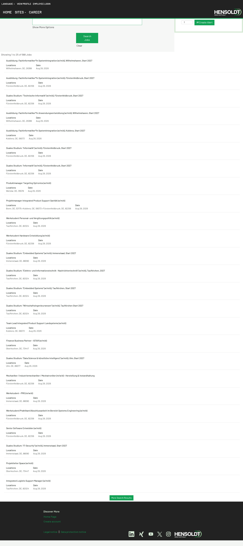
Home (7, 12)
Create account (52, 521)
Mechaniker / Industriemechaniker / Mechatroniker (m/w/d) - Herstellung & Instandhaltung (50, 375)
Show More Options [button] (43, 27)
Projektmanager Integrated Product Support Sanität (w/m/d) (35, 200)
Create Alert (205, 22)
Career (35, 12)
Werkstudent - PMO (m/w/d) (19, 393)
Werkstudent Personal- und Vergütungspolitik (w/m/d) (32, 218)
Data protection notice (73, 531)
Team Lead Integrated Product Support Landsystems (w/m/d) (36, 323)
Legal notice (50, 531)
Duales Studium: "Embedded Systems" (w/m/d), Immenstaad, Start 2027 (41, 253)
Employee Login (41, 3)
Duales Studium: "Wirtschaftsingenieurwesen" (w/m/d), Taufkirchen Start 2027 (44, 305)
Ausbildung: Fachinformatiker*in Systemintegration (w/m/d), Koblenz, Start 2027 (45, 130)
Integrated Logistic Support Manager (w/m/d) (28, 480)
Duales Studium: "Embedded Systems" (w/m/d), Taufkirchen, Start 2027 (41, 288)
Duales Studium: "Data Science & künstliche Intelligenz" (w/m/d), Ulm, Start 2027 (45, 358)
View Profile (24, 3)
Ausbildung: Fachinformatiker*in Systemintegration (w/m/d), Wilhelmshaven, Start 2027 (49, 60)
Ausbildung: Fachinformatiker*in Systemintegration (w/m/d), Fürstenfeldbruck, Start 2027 (50, 78)
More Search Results (121, 497)
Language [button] (7, 3)
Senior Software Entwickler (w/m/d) (23, 428)
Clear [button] (79, 45)
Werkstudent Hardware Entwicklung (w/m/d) (28, 235)
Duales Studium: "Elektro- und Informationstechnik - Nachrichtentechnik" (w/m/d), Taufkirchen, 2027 (55, 270)
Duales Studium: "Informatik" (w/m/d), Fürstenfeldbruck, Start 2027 (38, 148)
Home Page (50, 516)
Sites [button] (19, 12)
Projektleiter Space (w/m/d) (19, 463)
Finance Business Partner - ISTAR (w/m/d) (26, 340)
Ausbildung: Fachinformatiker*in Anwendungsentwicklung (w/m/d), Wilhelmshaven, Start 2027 (52, 113)
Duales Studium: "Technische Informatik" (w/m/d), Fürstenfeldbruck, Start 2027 (44, 95)
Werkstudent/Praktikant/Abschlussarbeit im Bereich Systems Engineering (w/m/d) (46, 410)
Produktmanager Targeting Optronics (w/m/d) (28, 183)
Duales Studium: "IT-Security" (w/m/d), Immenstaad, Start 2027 (36, 445)
